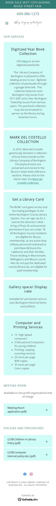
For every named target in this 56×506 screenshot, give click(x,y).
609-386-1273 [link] (28, 13)
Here (25, 61)
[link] (28, 23)
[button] (7, 23)
